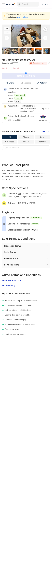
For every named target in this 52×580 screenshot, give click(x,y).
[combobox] (30, 4)
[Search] (19, 4)
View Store (43, 120)
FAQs (47, 109)
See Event (46, 131)
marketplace (22, 17)
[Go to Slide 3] (22, 51)
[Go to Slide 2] (14, 51)
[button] (26, 36)
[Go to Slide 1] (6, 51)
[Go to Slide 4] (30, 51)
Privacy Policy (8, 285)
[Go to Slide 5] (38, 51)
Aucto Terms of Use (11, 280)
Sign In (45, 4)
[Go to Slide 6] (46, 51)
